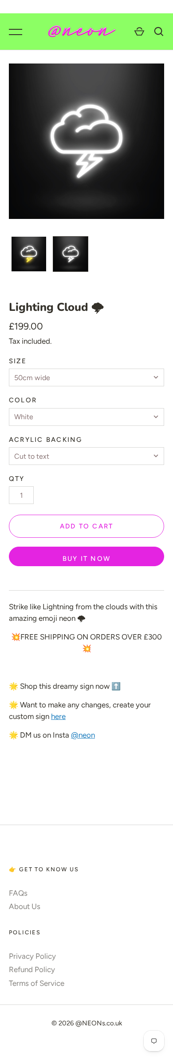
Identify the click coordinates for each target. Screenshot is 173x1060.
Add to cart (87, 526)
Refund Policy (32, 969)
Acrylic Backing (45, 440)
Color (23, 400)
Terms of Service (36, 983)
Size (18, 361)
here (58, 716)
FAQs (18, 893)
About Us (24, 906)
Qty (17, 479)
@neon (83, 734)
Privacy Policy (32, 956)
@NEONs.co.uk (98, 1023)
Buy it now (86, 559)
